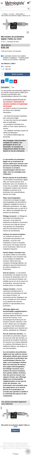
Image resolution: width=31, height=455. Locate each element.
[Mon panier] (28, 3)
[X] (7, 80)
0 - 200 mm (7, 69)
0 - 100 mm (7, 66)
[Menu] (2, 3)
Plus (13, 87)
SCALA (3, 41)
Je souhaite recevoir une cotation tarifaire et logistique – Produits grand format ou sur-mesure (16, 57)
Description (5, 87)
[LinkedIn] (11, 81)
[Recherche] (28, 9)
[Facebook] (2, 81)
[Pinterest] (15, 81)
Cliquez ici (15, 430)
